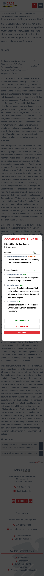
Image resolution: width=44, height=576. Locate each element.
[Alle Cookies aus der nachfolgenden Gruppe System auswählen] (35, 252)
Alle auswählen (22, 321)
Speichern (22, 332)
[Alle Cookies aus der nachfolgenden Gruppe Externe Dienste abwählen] (38, 270)
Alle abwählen (22, 327)
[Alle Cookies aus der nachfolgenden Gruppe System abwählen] (38, 252)
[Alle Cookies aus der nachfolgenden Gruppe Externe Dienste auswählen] (35, 270)
